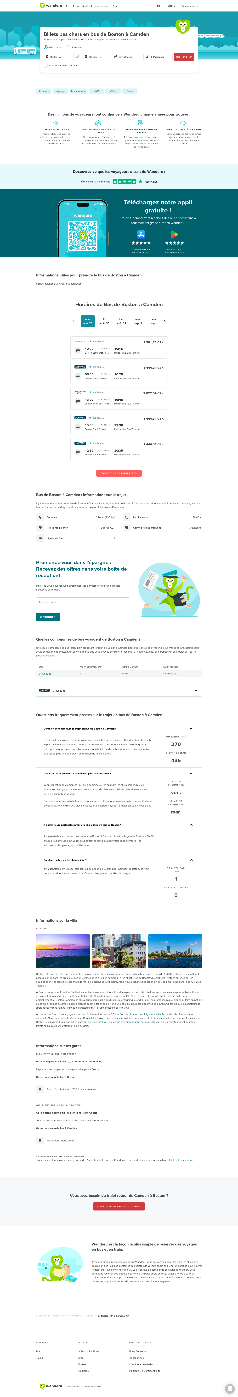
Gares (130, 91)
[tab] (55, 49)
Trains (76, 6)
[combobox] (58, 57)
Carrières (83, 1370)
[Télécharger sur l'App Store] (141, 234)
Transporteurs (78, 91)
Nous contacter (138, 1351)
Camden (89, 1315)
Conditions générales (141, 1364)
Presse (82, 1364)
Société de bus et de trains (95, 6)
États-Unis (59, 1315)
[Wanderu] (51, 5)
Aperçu (60, 91)
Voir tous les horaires (119, 473)
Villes (113, 91)
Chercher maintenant (183, 1159)
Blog (115, 6)
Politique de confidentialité (144, 1370)
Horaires (44, 91)
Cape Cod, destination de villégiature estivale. (139, 1014)
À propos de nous (88, 1351)
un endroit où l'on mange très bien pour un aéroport (121, 1021)
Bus (67, 6)
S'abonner (48, 617)
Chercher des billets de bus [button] (119, 1206)
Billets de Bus (43, 1315)
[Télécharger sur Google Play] (174, 234)
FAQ (96, 91)
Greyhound (45, 673)
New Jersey (75, 1315)
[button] (160, 6)
